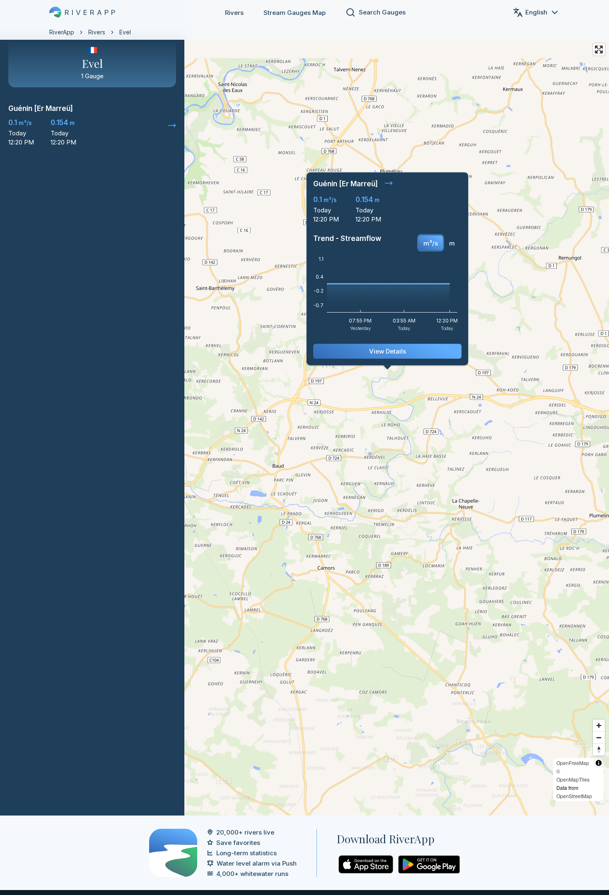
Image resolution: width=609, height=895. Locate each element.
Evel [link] (125, 32)
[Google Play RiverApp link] (429, 864)
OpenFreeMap (572, 762)
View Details (387, 351)
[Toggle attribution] (599, 763)
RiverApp (61, 32)
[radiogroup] (439, 243)
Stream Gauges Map (294, 13)
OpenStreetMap (574, 795)
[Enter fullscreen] (599, 49)
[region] (304, 408)
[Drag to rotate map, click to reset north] (599, 749)
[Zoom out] (599, 737)
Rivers (234, 13)
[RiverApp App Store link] (366, 864)
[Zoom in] (599, 725)
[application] (387, 296)
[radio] (430, 243)
